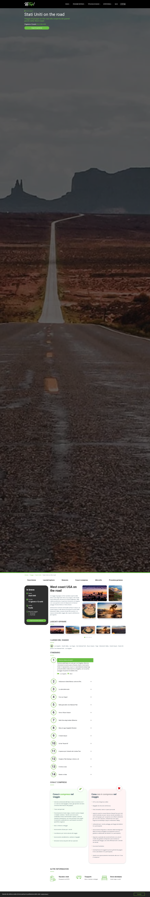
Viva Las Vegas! (63, 697)
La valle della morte (64, 689)
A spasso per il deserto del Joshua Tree (70, 751)
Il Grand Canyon (63, 736)
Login (122, 4)
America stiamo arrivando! (66, 660)
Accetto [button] (139, 894)
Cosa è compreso (81, 580)
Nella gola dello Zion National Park (68, 705)
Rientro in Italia (63, 774)
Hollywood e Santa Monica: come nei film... (70, 681)
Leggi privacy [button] (44, 894)
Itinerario (65, 580)
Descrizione (31, 580)
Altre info (98, 580)
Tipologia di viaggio (93, 4)
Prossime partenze (116, 580)
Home (26, 575)
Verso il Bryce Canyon (65, 712)
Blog (116, 4)
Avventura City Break (32, 614)
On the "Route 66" (63, 743)
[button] (84, 637)
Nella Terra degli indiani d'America (68, 720)
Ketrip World (107, 4)
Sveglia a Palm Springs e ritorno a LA (69, 759)
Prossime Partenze (78, 4)
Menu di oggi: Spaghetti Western (67, 728)
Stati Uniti (38, 575)
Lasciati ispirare (49, 580)
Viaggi (32, 575)
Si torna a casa (63, 767)
